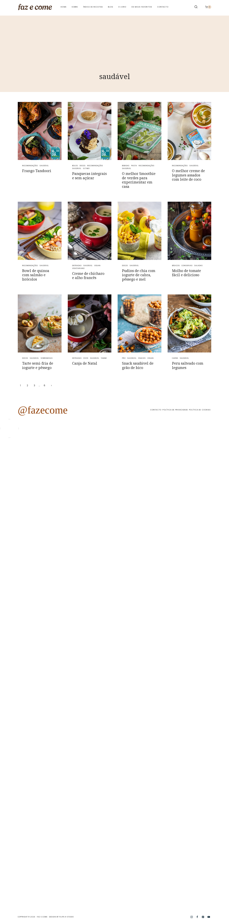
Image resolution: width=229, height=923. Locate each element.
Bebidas (125, 165)
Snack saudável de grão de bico (137, 365)
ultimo (86, 168)
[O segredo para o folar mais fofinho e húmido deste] (100, 601)
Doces (83, 165)
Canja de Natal (84, 363)
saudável (44, 165)
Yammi (104, 358)
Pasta (134, 165)
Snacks (142, 358)
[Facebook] (197, 916)
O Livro (122, 7)
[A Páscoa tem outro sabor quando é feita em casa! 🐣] (129, 565)
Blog (110, 7)
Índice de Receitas (93, 7)
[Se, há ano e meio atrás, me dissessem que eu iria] (186, 583)
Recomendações (30, 165)
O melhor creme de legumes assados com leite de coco (188, 175)
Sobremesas (47, 358)
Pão (124, 358)
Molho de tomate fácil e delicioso (186, 272)
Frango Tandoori (36, 170)
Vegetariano (78, 268)
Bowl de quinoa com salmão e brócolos (35, 275)
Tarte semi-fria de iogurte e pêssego (37, 365)
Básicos (176, 265)
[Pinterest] (202, 916)
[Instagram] (191, 916)
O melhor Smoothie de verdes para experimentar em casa (138, 180)
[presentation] (40, 131)
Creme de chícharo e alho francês (88, 275)
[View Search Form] (196, 7)
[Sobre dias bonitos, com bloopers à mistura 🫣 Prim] (71, 473)
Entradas (77, 265)
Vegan (97, 265)
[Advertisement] (114, 37)
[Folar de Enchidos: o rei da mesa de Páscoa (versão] (157, 675)
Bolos (75, 165)
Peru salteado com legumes (187, 365)
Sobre (75, 7)
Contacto (162, 7)
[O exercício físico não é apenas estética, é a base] (42, 513)
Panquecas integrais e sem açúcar (89, 175)
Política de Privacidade (175, 410)
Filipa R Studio (66, 917)
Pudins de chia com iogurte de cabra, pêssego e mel (138, 275)
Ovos (85, 358)
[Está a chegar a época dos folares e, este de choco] (215, 493)
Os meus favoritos (141, 7)
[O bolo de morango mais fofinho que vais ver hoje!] (13, 522)
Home (63, 7)
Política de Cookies (200, 410)
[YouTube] (208, 916)
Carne (175, 358)
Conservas (187, 265)
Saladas (198, 265)
